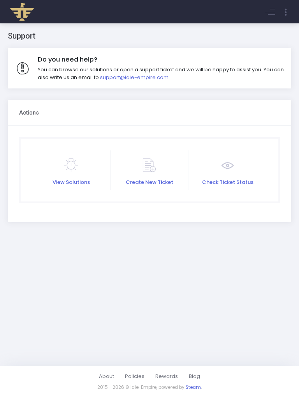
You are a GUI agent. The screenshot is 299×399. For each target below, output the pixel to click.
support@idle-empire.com (134, 77)
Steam (193, 387)
